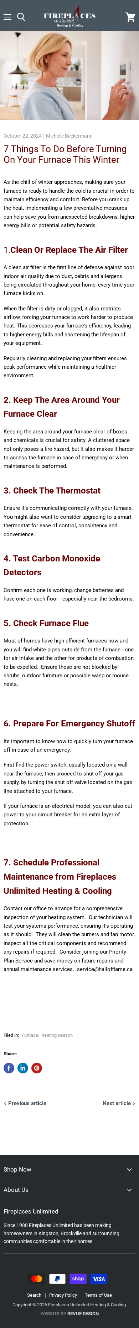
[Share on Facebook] (9, 1068)
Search (34, 1295)
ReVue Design (70, 1313)
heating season (57, 1035)
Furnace (30, 1035)
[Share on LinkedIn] (22, 1068)
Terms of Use (98, 1295)
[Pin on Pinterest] (36, 1068)
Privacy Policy (63, 1295)
